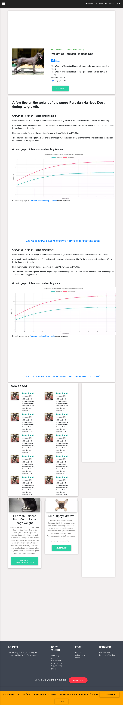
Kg (57, 80)
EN (117, 4)
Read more (60, 88)
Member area (78, 680)
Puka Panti (28, 393)
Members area (61, 548)
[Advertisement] (61, 30)
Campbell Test (104, 653)
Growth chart (56, 661)
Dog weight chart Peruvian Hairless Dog (25, 561)
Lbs (64, 80)
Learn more (109, 694)
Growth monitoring (58, 663)
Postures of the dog (107, 655)
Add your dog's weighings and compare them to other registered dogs (62, 241)
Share (57, 61)
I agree (61, 701)
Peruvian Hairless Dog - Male (42, 336)
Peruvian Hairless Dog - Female (43, 201)
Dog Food (79, 653)
